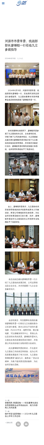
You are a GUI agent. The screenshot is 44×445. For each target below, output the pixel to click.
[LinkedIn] (18, 424)
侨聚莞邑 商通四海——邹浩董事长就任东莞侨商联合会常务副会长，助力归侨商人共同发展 (21, 405)
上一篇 (7, 400)
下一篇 (7, 411)
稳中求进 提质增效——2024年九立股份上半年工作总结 (21, 415)
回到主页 (9, 423)
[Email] (26, 424)
